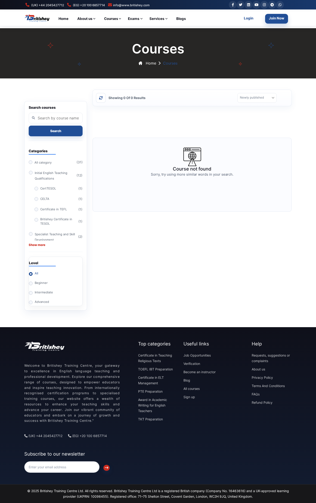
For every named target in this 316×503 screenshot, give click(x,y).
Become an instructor (199, 372)
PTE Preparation (150, 391)
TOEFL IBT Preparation (155, 369)
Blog (186, 380)
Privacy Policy (262, 377)
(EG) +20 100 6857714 (89, 436)
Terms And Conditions (268, 386)
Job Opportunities (197, 355)
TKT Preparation (150, 419)
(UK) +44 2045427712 (45, 436)
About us (258, 369)
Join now (276, 18)
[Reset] (101, 98)
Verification (191, 364)
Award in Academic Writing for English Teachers (152, 405)
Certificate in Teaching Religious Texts (155, 358)
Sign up (189, 397)
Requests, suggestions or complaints (271, 358)
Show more (37, 245)
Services (156, 18)
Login (248, 18)
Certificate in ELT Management (151, 380)
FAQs (256, 394)
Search (55, 131)
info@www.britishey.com (131, 5)
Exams (133, 18)
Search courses (42, 108)
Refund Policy (262, 402)
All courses (191, 389)
